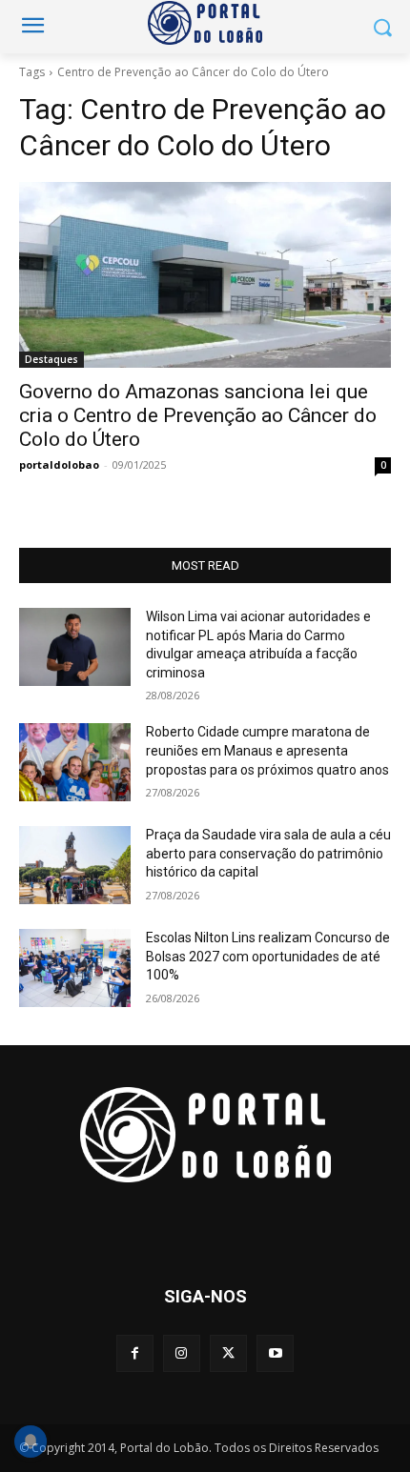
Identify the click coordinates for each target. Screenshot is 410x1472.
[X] (228, 1353)
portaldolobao (59, 464)
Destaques (51, 359)
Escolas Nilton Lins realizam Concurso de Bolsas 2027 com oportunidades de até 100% (268, 956)
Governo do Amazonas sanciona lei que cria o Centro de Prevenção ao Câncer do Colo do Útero (198, 415)
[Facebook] (135, 1353)
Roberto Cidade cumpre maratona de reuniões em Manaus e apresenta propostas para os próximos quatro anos (267, 750)
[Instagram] (181, 1353)
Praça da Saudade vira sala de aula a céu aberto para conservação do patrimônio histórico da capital (268, 853)
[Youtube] (275, 1353)
